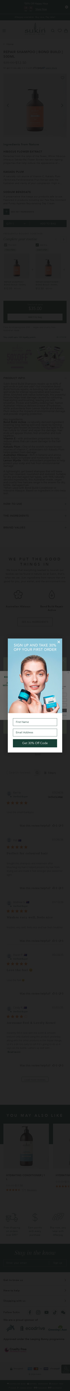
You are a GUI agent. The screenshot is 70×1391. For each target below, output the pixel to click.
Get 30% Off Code (35, 743)
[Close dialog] (59, 642)
